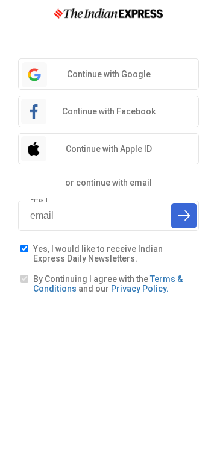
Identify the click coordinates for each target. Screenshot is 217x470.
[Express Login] (108, 14)
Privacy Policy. (140, 288)
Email (39, 200)
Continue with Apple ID (109, 149)
